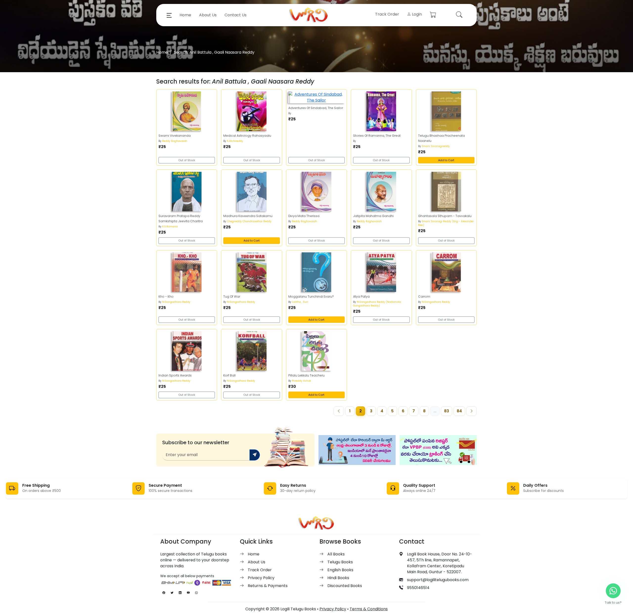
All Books (336, 554)
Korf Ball (229, 375)
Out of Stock (186, 160)
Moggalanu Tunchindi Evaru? (311, 296)
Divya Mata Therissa (303, 216)
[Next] (471, 411)
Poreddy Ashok (301, 381)
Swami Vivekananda (174, 135)
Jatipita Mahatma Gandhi (373, 216)
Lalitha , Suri (300, 302)
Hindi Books (338, 578)
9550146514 (418, 588)
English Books (340, 570)
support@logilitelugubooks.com (438, 580)
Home (185, 15)
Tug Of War (231, 296)
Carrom (424, 296)
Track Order (387, 14)
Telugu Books (340, 562)
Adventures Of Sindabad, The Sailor (315, 108)
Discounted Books (344, 586)
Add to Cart (446, 160)
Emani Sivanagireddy (436, 146)
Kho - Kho (166, 296)
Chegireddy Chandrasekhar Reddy (249, 221)
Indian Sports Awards (175, 375)
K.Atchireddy (235, 141)
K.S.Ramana (170, 226)
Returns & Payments (268, 586)
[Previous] (339, 411)
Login (416, 14)
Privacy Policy (261, 578)
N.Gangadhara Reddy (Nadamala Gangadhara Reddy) (377, 304)
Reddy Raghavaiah (174, 141)
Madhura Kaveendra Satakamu (247, 216)
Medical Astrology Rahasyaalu (247, 135)
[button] (169, 15)
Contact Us (236, 15)
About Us (208, 15)
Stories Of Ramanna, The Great (377, 135)
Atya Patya (361, 296)
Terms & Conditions (369, 609)
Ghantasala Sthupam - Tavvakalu (445, 216)
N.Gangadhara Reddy (176, 302)
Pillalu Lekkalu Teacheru (306, 375)
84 (459, 411)
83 (446, 411)
